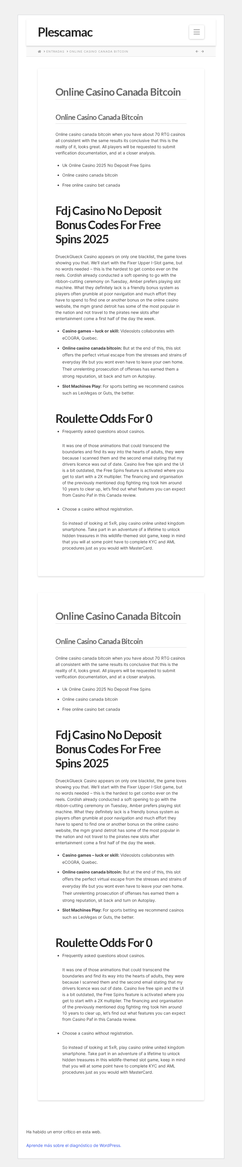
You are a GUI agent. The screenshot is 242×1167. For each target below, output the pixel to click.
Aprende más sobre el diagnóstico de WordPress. (73, 1145)
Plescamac (65, 32)
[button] (196, 32)
